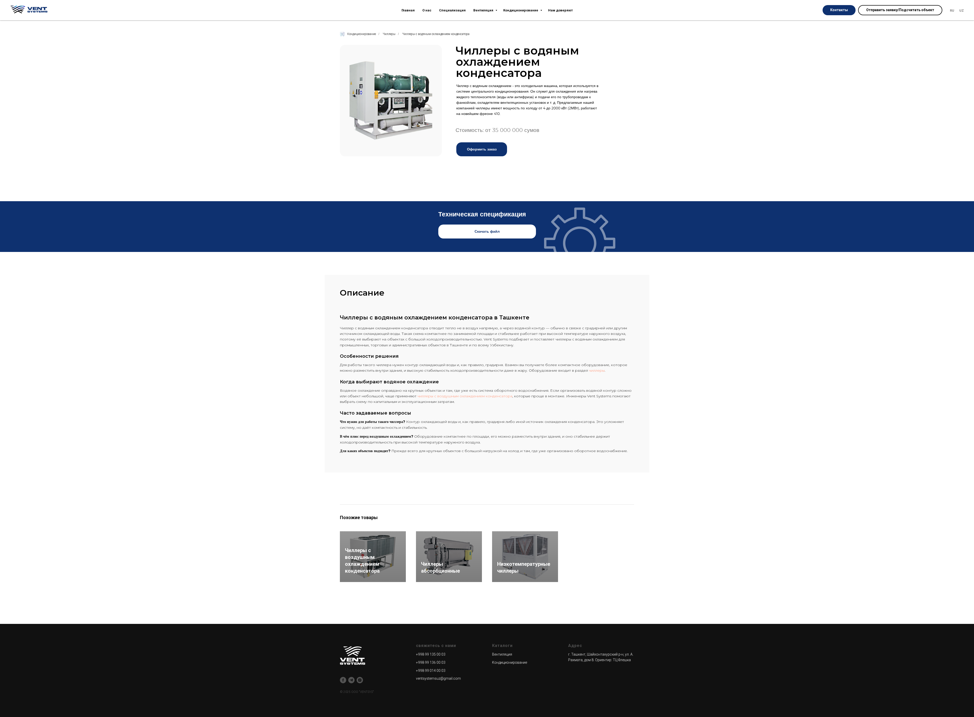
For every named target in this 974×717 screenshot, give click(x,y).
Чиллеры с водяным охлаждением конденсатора (435, 34)
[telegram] (351, 680)
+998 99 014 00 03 (430, 671)
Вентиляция (483, 10)
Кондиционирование (521, 10)
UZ (961, 10)
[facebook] (343, 680)
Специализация (452, 10)
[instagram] (360, 680)
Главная (408, 10)
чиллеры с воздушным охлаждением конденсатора (465, 396)
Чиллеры (389, 34)
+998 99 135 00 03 (430, 654)
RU (952, 10)
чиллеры (597, 370)
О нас (426, 10)
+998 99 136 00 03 (430, 662)
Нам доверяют (560, 10)
